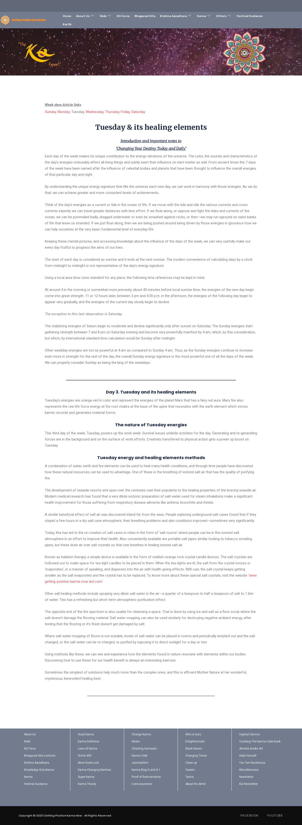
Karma (201, 16)
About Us (83, 16)
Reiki (103, 16)
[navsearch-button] (284, 19)
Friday (125, 112)
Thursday (112, 112)
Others (221, 16)
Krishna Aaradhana (173, 16)
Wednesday (94, 112)
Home (67, 16)
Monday (64, 112)
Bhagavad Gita (144, 16)
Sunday (50, 112)
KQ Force (123, 16)
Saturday (138, 112)
